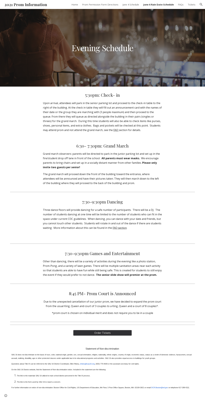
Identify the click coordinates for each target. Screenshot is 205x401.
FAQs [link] (181, 4)
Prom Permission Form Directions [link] (100, 4)
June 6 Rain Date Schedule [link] (158, 4)
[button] (201, 4)
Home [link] (74, 4)
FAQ (116, 130)
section (122, 228)
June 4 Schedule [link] (131, 4)
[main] (102, 48)
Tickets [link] (191, 4)
